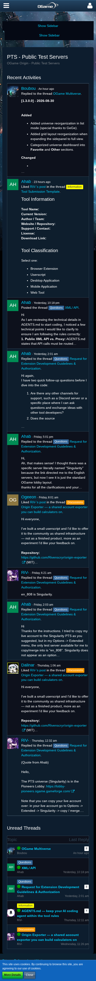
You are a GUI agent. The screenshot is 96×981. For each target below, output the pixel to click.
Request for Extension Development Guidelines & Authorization (54, 363)
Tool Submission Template (40, 191)
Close (29, 975)
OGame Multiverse (67, 93)
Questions (24, 862)
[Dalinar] (12, 698)
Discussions (26, 929)
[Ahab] (12, 237)
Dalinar (27, 665)
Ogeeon (28, 497)
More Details (12, 975)
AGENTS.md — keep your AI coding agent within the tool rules (47, 913)
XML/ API (72, 307)
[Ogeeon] (12, 529)
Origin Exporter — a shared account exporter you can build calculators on (48, 937)
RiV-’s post (38, 186)
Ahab (26, 181)
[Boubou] (12, 130)
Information (25, 905)
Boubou (28, 88)
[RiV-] (12, 583)
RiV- (25, 572)
